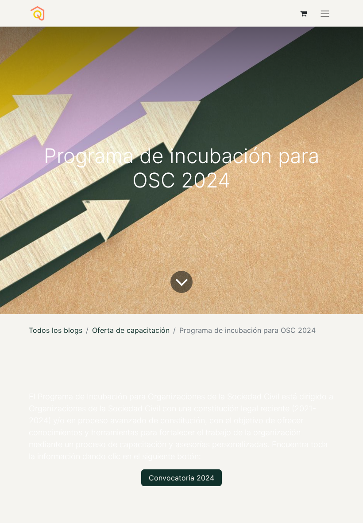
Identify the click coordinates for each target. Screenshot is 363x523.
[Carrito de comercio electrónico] (303, 13)
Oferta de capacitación (131, 330)
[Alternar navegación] (325, 13)
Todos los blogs (55, 330)
